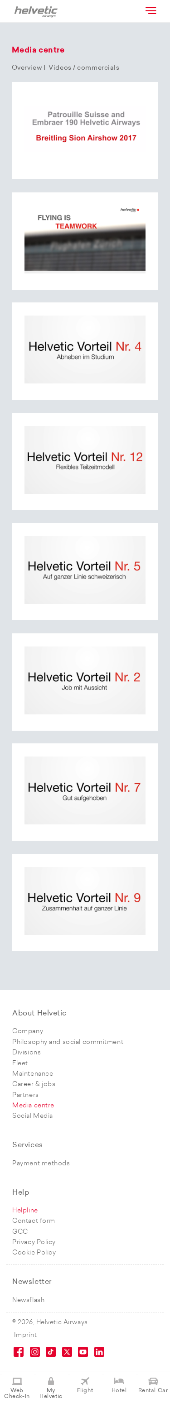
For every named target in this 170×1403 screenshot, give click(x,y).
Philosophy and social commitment (67, 1042)
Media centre (33, 1106)
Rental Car (153, 1390)
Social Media (32, 1116)
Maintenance (32, 1074)
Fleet (20, 1064)
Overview (27, 68)
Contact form (33, 1221)
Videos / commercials (84, 68)
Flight (85, 1390)
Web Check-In (16, 1393)
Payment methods (41, 1164)
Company (27, 1031)
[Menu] (150, 10)
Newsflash (28, 1300)
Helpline (25, 1211)
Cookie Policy (34, 1253)
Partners (25, 1095)
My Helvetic (50, 1393)
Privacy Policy (34, 1242)
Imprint (25, 1335)
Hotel (119, 1390)
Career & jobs (33, 1084)
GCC (20, 1232)
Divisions (26, 1053)
